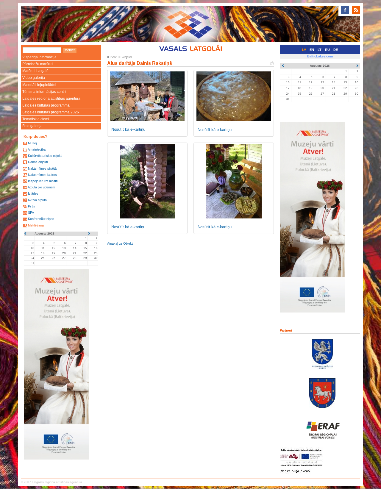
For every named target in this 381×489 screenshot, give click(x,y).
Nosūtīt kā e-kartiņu (128, 129)
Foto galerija (32, 126)
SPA (31, 212)
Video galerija (33, 78)
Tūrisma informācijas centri (44, 92)
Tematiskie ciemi (35, 119)
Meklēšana (36, 225)
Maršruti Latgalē (35, 71)
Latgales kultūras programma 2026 (50, 112)
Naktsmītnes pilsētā (42, 168)
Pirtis (31, 206)
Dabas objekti (38, 162)
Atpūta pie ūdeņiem (41, 187)
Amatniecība (37, 149)
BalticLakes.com (320, 56)
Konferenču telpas (41, 219)
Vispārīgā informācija (39, 57)
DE (335, 49)
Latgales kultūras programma (46, 105)
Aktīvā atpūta (37, 200)
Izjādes (33, 193)
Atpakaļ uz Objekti (120, 243)
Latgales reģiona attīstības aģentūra (51, 98)
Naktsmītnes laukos (42, 174)
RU (327, 49)
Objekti (127, 57)
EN (312, 49)
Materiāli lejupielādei (39, 85)
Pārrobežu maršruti (37, 64)
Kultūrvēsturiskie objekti (45, 155)
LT (319, 49)
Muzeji (32, 143)
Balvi (113, 57)
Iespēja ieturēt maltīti (42, 181)
